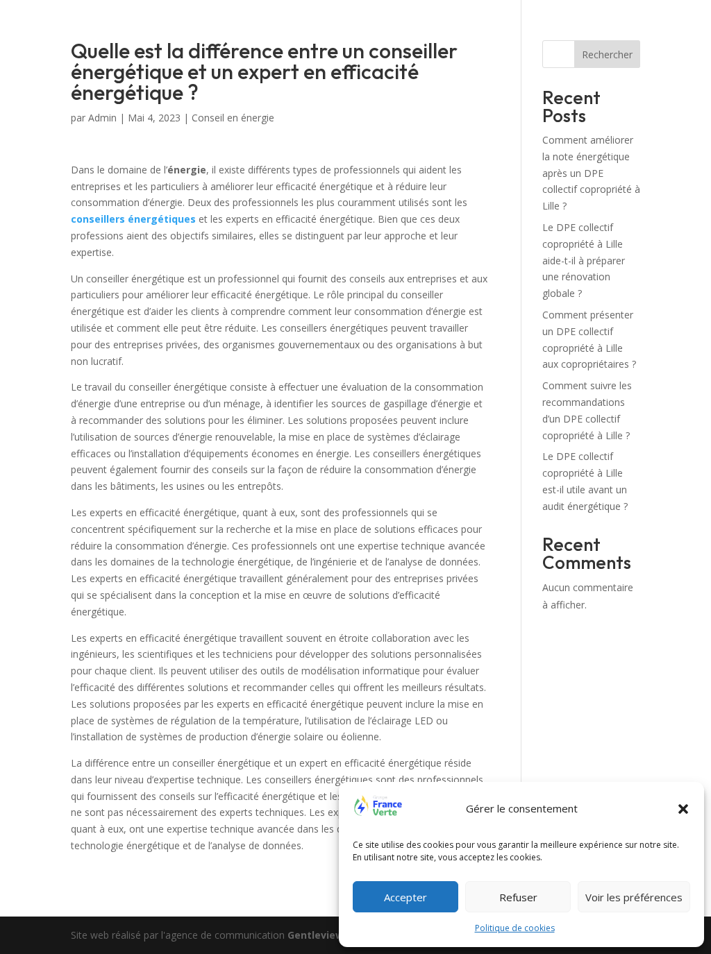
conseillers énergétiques (133, 218)
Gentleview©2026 (330, 935)
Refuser (518, 897)
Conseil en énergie (233, 117)
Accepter (405, 897)
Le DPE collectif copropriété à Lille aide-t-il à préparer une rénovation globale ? (583, 260)
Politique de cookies (515, 928)
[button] (683, 809)
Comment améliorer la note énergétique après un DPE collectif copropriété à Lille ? (591, 172)
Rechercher (607, 54)
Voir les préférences (634, 897)
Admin (102, 117)
